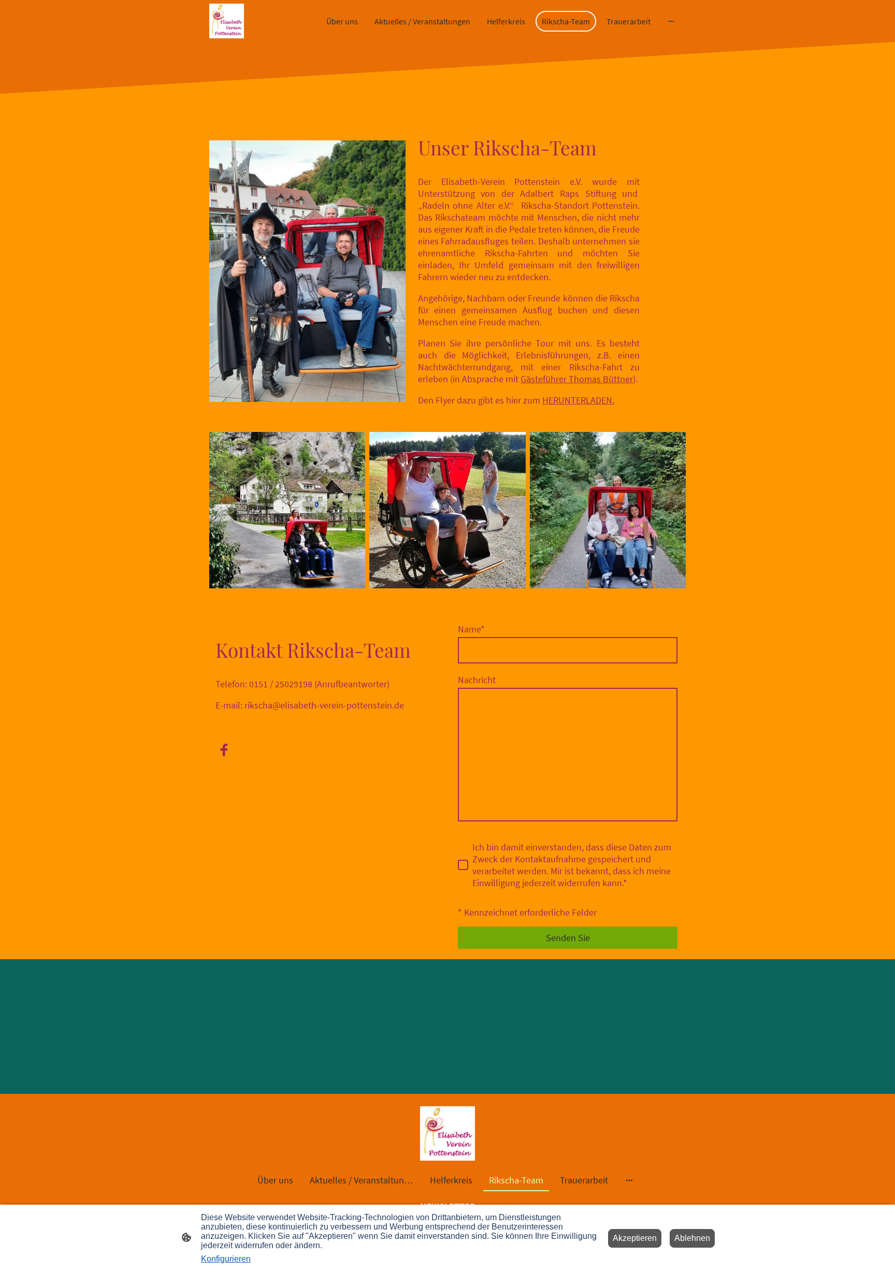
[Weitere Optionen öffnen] (671, 21)
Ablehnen (692, 1238)
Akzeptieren (635, 1238)
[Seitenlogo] (226, 21)
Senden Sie (568, 938)
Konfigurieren (226, 1258)
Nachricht (477, 680)
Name (471, 629)
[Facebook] (224, 750)
